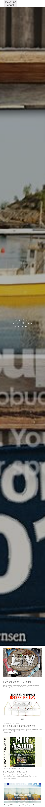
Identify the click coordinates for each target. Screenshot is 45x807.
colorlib (32, 805)
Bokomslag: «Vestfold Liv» (22, 321)
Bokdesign (7, 679)
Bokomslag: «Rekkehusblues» (19, 725)
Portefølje (25, 326)
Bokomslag (17, 326)
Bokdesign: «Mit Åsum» (16, 771)
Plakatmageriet (18, 805)
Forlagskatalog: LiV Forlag (17, 681)
